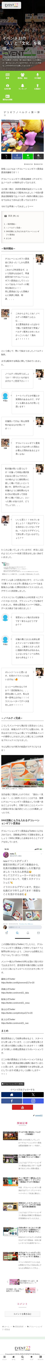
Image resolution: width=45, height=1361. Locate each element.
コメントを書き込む (23, 1314)
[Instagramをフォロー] (33, 1100)
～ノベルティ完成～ (14, 228)
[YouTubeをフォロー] (22, 1107)
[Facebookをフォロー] (11, 1100)
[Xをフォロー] (33, 1094)
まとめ (8, 238)
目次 (10, 216)
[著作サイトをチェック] (11, 1094)
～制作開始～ (11, 224)
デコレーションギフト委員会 (14, 1084)
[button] (39, 156)
